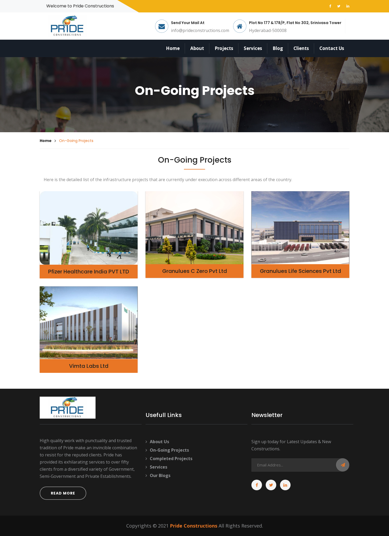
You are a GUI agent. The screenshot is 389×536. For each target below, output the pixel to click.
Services (253, 48)
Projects (224, 48)
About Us (159, 442)
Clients (301, 48)
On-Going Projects (169, 450)
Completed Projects (171, 458)
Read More (63, 493)
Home (173, 48)
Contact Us (331, 48)
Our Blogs (160, 475)
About (197, 48)
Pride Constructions (193, 526)
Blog (278, 48)
